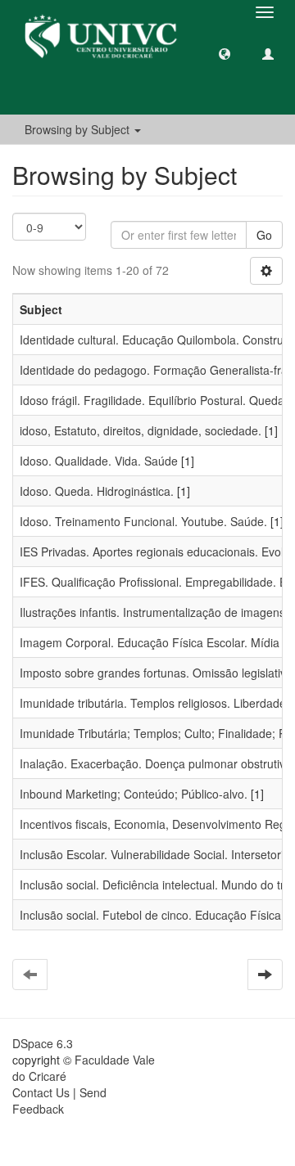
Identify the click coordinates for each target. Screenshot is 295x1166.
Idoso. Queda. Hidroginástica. (97, 491)
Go (264, 235)
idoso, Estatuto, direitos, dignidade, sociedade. (140, 430)
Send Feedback (59, 1100)
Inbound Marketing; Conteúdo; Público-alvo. (133, 794)
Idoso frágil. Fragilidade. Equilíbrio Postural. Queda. (154, 400)
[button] (224, 53)
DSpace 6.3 (42, 1043)
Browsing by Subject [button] (79, 129)
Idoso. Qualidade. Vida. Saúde (99, 460)
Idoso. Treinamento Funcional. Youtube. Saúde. (143, 521)
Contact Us (41, 1092)
